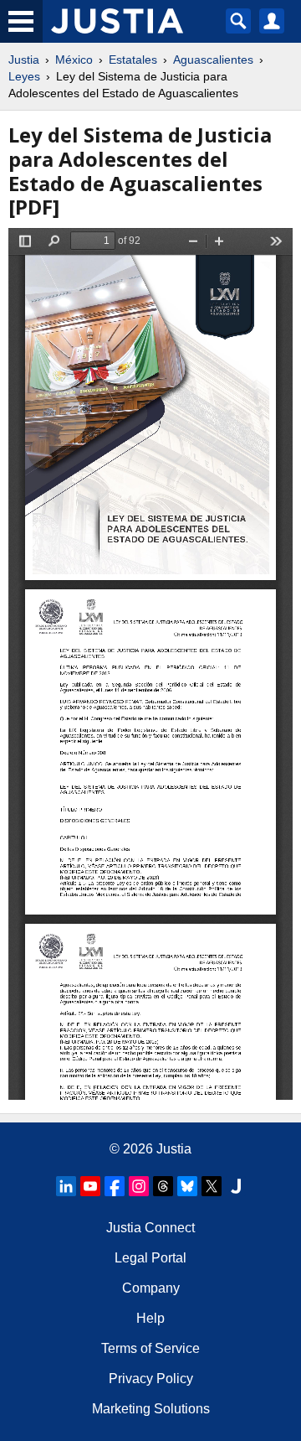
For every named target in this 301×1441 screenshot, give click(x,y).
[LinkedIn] (66, 1186)
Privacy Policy (151, 1378)
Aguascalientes (213, 59)
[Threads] (163, 1186)
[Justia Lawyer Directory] (236, 1186)
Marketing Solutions (151, 1409)
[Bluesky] (187, 1186)
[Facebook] (115, 1186)
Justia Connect (150, 1228)
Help (150, 1318)
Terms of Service (150, 1348)
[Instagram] (139, 1186)
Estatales (133, 59)
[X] (212, 1186)
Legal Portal (150, 1258)
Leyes (24, 76)
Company (151, 1288)
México (74, 59)
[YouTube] (90, 1186)
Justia (23, 59)
